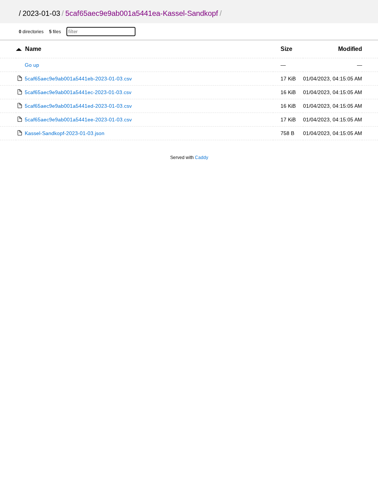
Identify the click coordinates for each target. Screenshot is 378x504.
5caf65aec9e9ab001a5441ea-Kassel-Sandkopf (141, 13)
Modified (350, 49)
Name (33, 49)
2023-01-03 (41, 13)
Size (286, 49)
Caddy (201, 157)
